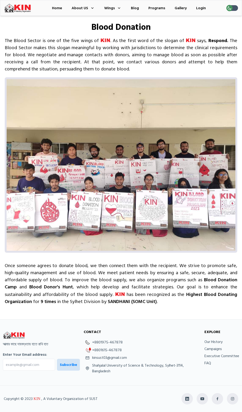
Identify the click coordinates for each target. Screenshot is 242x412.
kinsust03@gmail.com (109, 358)
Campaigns (213, 349)
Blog (135, 8)
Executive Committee (221, 356)
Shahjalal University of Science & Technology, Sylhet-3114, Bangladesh (138, 368)
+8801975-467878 (107, 342)
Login (201, 8)
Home (57, 8)
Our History (213, 342)
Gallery (181, 8)
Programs (156, 8)
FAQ (207, 363)
